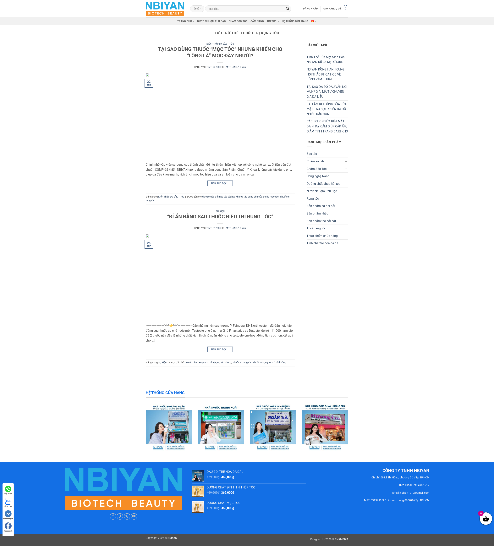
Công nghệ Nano (318, 176)
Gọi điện (8, 494)
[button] (310, 9)
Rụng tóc (313, 198)
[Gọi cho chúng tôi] (127, 516)
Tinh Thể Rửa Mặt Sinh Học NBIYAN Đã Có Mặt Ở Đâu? (325, 59)
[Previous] (14, 430)
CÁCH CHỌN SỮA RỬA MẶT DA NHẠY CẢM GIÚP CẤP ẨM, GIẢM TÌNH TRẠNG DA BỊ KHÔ (327, 126)
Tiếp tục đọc (220, 183)
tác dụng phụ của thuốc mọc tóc (261, 196)
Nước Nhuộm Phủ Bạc (211, 21)
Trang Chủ (184, 21)
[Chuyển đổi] (346, 161)
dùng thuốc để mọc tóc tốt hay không (222, 196)
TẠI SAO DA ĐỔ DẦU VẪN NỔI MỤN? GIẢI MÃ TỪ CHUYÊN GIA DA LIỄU (327, 91)
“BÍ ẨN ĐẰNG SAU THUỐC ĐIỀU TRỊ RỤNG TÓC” (220, 217)
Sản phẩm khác (317, 213)
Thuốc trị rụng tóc (242, 362)
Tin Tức (272, 21)
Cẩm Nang (257, 21)
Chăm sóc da (316, 161)
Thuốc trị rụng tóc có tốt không (269, 362)
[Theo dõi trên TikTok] (120, 516)
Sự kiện (220, 211)
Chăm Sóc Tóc (238, 21)
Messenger (8, 519)
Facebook (8, 531)
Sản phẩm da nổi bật (321, 206)
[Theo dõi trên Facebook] (113, 516)
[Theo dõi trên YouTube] (134, 516)
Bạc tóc (312, 154)
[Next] (479, 430)
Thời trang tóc (316, 228)
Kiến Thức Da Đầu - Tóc (220, 44)
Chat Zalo (8, 506)
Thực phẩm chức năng (322, 236)
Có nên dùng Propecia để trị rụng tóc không (208, 362)
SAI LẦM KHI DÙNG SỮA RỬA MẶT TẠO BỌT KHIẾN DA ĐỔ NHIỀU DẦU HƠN (327, 109)
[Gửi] (287, 8)
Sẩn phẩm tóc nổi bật (321, 221)
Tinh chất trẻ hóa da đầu (323, 243)
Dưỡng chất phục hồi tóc (323, 184)
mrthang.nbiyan (236, 67)
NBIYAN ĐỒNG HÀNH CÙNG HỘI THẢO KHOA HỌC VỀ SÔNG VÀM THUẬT (325, 74)
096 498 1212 (421, 485)
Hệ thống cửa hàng (295, 21)
